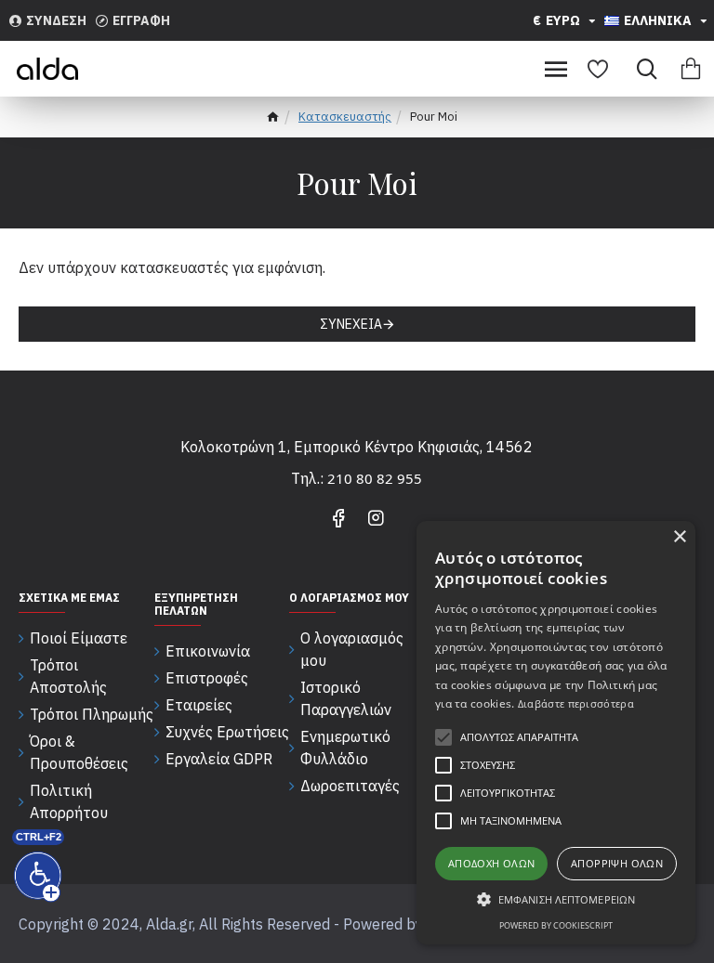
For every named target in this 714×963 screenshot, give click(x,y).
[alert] (555, 732)
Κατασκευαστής (344, 116)
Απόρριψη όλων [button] (617, 863)
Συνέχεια (351, 324)
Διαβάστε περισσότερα (576, 703)
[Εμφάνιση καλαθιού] (691, 69)
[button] (556, 899)
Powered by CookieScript (556, 925)
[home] (273, 119)
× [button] (679, 537)
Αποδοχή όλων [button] (492, 863)
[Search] (642, 69)
